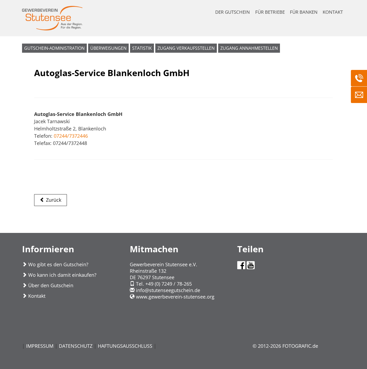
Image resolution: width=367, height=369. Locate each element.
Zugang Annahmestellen (249, 48)
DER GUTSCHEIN (232, 12)
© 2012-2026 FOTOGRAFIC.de (285, 346)
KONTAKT (333, 12)
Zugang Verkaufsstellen (186, 48)
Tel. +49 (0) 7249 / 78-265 (163, 284)
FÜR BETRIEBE (270, 12)
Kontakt (36, 296)
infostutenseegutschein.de (167, 290)
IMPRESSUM (39, 346)
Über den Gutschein (50, 285)
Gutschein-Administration (54, 48)
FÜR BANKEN (304, 12)
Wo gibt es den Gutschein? (57, 264)
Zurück (53, 200)
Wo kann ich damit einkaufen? (61, 275)
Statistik (142, 48)
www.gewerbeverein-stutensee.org (174, 296)
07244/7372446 (71, 136)
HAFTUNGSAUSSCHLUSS (125, 346)
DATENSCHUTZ (75, 346)
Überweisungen (108, 48)
